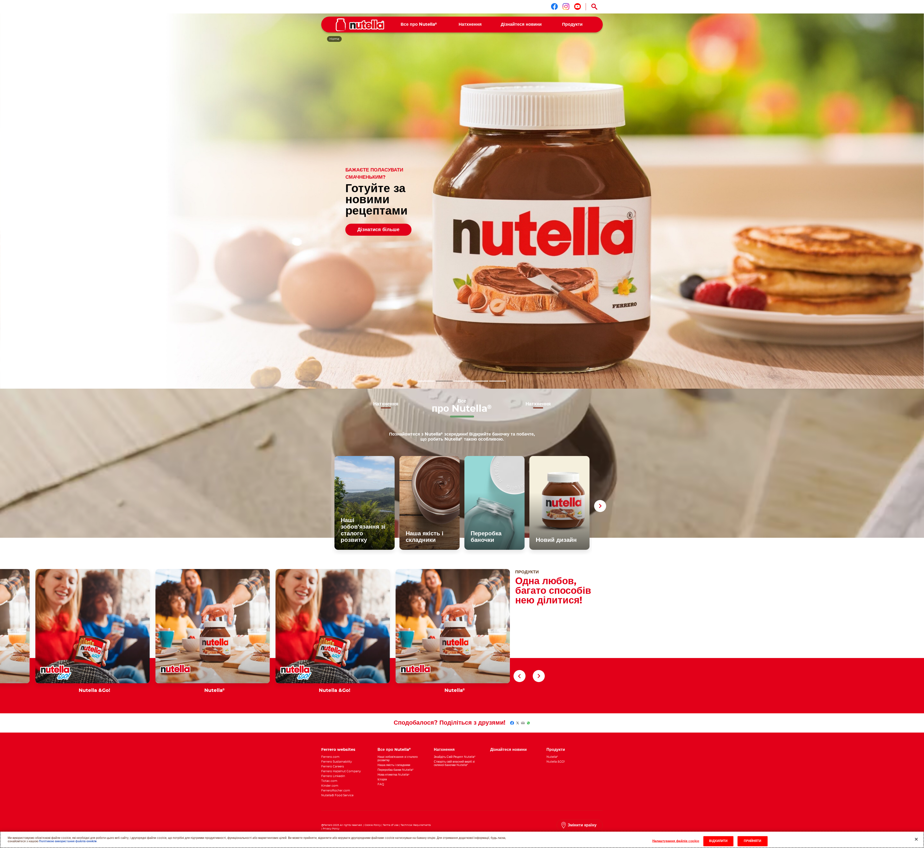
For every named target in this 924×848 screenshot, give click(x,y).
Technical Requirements (416, 825)
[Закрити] (916, 839)
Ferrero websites (338, 750)
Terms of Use (390, 825)
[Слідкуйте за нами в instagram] (566, 6)
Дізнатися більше (378, 229)
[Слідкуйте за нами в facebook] (554, 6)
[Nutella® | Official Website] (360, 24)
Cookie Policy (373, 825)
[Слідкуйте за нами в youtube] (577, 6)
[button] (385, 405)
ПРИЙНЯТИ (752, 840)
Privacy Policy (331, 829)
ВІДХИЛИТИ (718, 840)
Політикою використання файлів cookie (68, 841)
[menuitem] (419, 25)
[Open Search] (594, 6)
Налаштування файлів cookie (675, 840)
